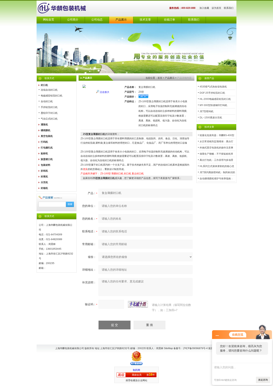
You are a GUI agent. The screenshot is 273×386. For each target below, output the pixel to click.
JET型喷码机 (206, 111)
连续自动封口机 (49, 89)
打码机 (44, 141)
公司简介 (72, 19)
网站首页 (48, 19)
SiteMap (168, 348)
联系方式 (49, 78)
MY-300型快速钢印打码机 (213, 105)
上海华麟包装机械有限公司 (67, 9)
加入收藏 (204, 8)
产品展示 (121, 19)
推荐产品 (209, 78)
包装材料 (45, 165)
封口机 (44, 85)
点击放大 (104, 92)
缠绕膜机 (45, 130)
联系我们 (228, 8)
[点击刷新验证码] (138, 304)
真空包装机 (47, 136)
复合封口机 (138, 173)
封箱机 (44, 188)
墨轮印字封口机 (49, 113)
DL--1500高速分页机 (211, 117)
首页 (159, 78)
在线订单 (169, 19)
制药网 (136, 370)
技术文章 (145, 19)
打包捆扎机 (47, 147)
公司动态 (97, 19)
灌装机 (44, 124)
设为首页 (216, 8)
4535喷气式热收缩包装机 (213, 86)
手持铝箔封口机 (49, 107)
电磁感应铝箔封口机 (51, 95)
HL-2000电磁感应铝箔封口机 (215, 99)
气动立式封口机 (49, 118)
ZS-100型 (105, 173)
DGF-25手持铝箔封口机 (212, 92)
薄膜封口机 (117, 173)
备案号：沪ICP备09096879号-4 (190, 348)
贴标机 (44, 153)
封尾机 (44, 176)
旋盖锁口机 (47, 159)
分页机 (44, 182)
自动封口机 (47, 101)
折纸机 (44, 170)
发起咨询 (263, 379)
